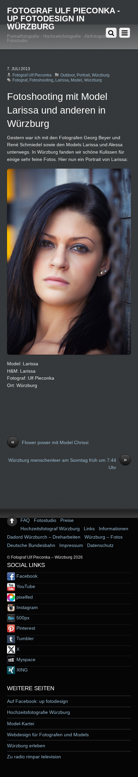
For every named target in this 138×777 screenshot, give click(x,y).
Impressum (71, 545)
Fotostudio (45, 520)
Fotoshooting (41, 80)
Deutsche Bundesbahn (31, 545)
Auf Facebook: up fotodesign (37, 701)
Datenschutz (100, 545)
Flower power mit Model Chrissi (49, 442)
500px (22, 617)
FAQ (25, 520)
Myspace (25, 659)
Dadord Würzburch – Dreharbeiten (43, 537)
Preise (67, 520)
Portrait (83, 75)
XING (21, 669)
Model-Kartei (20, 723)
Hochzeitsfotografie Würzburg (38, 712)
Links (89, 528)
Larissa (62, 80)
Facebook (26, 576)
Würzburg (101, 75)
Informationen (113, 528)
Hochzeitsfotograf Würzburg (50, 528)
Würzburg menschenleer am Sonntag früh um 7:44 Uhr (67, 463)
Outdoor (67, 75)
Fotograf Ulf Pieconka (32, 75)
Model (76, 80)
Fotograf (19, 80)
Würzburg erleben (26, 745)
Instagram (26, 607)
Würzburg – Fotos (103, 537)
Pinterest (25, 628)
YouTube (25, 586)
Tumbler (24, 638)
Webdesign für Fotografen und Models (48, 734)
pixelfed (24, 597)
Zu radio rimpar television (34, 756)
